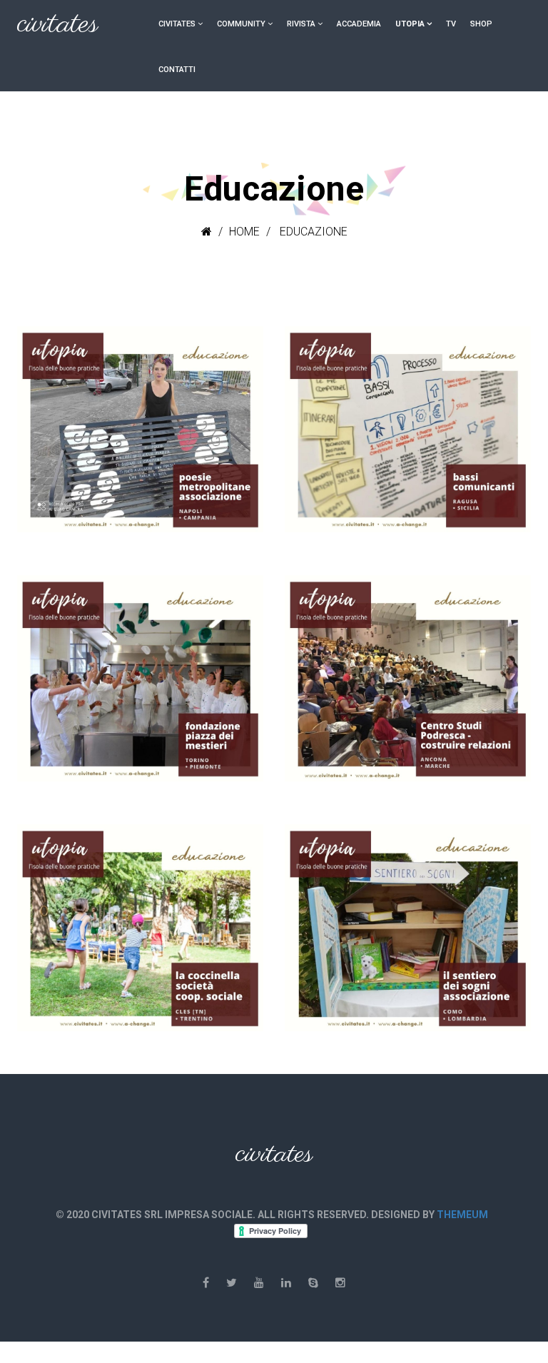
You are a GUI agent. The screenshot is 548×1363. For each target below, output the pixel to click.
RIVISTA (301, 24)
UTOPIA (410, 24)
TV (451, 24)
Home (244, 231)
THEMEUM (462, 1214)
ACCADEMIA (359, 24)
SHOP (481, 24)
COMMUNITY (241, 24)
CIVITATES (177, 24)
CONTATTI (177, 69)
